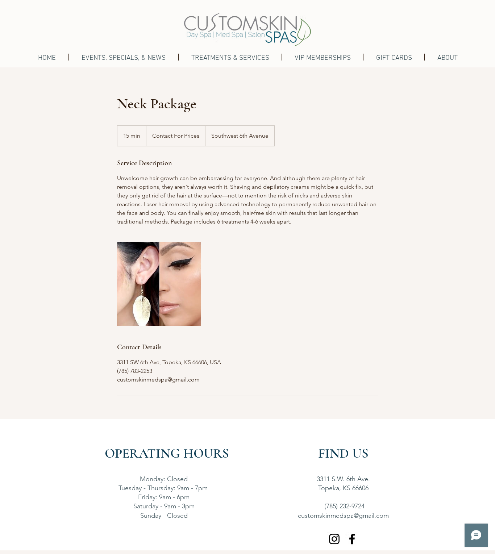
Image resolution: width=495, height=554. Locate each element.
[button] (230, 57)
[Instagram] (334, 539)
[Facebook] (352, 539)
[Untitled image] (159, 284)
